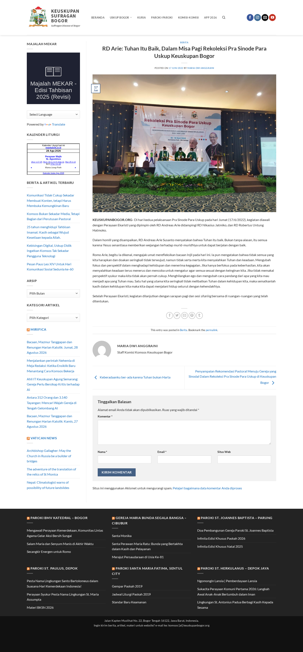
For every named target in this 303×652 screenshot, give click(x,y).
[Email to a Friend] (184, 315)
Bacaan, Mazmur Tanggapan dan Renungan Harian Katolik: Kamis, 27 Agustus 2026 (52, 421)
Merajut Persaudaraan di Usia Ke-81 (138, 557)
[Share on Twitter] (177, 315)
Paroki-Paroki (162, 17)
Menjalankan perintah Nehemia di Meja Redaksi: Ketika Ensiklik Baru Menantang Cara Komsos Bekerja (51, 365)
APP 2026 (210, 17)
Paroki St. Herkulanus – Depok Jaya (235, 568)
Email (162, 451)
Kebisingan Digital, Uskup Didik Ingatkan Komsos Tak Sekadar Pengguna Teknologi (49, 250)
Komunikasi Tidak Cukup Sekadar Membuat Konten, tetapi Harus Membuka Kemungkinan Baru (50, 200)
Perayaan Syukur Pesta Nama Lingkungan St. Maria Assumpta (63, 596)
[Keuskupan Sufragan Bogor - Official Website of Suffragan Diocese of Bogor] (56, 17)
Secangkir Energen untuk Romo (49, 551)
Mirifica (38, 329)
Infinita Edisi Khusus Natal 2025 (220, 546)
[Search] (223, 17)
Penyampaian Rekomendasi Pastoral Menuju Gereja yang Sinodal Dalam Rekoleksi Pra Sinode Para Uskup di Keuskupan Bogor (232, 376)
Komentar (105, 416)
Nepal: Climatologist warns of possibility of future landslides (48, 485)
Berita (184, 42)
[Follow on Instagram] (257, 17)
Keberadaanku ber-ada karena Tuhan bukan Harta (134, 377)
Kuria (141, 17)
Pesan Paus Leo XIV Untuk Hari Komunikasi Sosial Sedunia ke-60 (50, 266)
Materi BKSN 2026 (40, 607)
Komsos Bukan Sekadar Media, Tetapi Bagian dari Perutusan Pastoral (53, 216)
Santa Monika (122, 536)
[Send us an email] (265, 17)
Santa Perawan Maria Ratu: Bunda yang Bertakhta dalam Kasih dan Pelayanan (147, 546)
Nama (102, 451)
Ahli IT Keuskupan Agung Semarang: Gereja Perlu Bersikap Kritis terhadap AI (53, 384)
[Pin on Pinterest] (192, 315)
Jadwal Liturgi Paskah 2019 (131, 594)
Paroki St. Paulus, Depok (54, 568)
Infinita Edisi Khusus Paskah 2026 (221, 538)
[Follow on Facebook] (250, 17)
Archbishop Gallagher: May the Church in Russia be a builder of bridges (49, 456)
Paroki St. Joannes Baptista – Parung (236, 518)
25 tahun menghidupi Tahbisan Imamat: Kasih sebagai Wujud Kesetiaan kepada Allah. (48, 232)
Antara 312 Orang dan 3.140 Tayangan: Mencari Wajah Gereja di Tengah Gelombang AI (51, 402)
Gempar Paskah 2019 (127, 586)
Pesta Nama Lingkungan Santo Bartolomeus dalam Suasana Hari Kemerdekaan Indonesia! (62, 583)
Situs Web (224, 451)
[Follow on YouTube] (272, 17)
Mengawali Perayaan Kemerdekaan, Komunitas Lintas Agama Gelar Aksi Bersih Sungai (65, 533)
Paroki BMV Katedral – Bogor (59, 518)
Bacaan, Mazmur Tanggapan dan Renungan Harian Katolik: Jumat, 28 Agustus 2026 (52, 347)
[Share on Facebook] (169, 315)
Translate (58, 124)
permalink (211, 330)
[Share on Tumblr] (199, 315)
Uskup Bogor (119, 17)
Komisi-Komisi (188, 17)
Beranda (98, 17)
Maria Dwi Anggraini (200, 68)
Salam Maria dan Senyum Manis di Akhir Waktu (60, 544)
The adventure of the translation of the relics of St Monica (51, 471)
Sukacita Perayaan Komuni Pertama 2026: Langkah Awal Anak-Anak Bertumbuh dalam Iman (233, 591)
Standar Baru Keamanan (129, 602)
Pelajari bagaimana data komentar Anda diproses (207, 488)
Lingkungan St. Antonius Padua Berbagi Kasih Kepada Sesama (235, 604)
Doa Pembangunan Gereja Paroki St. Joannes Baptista (235, 530)
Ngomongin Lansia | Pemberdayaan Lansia (227, 581)
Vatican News (44, 438)
